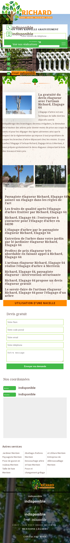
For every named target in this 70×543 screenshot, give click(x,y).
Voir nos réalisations (25, 44)
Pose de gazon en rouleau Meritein (11, 462)
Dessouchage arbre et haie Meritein (34, 462)
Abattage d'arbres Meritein (34, 455)
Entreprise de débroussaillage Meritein (55, 460)
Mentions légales (35, 529)
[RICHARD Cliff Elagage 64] (27, 12)
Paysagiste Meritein (12, 456)
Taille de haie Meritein (8, 470)
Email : (35, 519)
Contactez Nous (35, 537)
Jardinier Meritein (11, 453)
